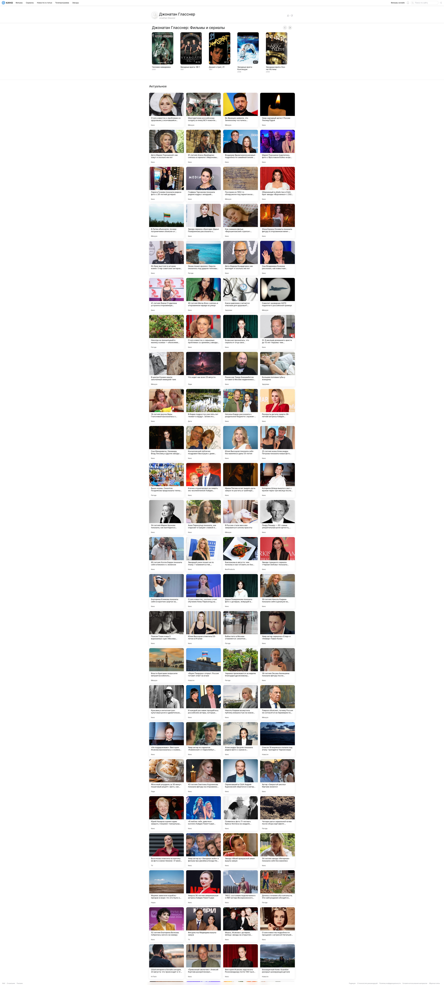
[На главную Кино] (9, 3)
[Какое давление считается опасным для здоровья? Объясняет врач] (240, 295)
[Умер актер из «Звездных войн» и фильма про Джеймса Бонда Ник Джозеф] (203, 850)
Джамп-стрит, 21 (217, 67)
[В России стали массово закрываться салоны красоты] (240, 517)
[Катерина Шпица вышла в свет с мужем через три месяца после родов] (277, 480)
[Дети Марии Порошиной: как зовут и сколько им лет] (166, 147)
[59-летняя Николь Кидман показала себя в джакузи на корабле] (277, 591)
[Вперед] (290, 28)
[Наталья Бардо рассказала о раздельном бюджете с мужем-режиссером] (240, 406)
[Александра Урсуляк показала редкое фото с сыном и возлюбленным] (240, 739)
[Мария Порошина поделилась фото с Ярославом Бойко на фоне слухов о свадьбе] (277, 147)
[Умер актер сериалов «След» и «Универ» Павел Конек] (277, 628)
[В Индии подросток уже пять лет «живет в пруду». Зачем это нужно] (203, 406)
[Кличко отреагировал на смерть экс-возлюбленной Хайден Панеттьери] (203, 480)
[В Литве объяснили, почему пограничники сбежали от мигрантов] (166, 221)
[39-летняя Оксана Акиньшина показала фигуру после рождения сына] (277, 665)
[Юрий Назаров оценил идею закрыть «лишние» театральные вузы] (166, 813)
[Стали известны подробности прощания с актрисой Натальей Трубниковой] (277, 924)
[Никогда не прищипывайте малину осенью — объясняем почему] (166, 332)
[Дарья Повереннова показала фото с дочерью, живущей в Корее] (240, 591)
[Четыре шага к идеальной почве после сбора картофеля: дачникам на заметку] (277, 813)
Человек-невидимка (161, 67)
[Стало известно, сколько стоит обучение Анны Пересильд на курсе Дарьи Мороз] (203, 591)
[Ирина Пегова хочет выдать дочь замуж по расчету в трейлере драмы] (240, 480)
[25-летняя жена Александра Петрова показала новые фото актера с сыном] (277, 443)
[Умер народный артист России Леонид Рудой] (277, 110)
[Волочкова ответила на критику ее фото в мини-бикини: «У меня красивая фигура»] (166, 850)
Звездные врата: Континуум (244, 68)
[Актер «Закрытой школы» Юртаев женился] (277, 776)
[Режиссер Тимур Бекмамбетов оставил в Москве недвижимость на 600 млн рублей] (240, 369)
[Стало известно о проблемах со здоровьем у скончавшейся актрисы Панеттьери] (166, 110)
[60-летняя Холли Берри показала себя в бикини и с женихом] (166, 554)
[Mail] (3, 3)
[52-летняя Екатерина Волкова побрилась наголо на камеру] (166, 924)
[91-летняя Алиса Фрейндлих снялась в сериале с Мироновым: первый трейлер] (203, 147)
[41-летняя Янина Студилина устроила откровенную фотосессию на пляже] (166, 295)
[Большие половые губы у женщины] (277, 369)
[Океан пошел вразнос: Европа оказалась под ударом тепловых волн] (203, 258)
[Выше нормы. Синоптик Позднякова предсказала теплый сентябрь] (166, 480)
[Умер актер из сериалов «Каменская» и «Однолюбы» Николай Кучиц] (203, 739)
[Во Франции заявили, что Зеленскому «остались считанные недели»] (240, 110)
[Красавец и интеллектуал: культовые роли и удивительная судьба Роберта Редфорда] (166, 702)
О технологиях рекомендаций (367, 983)
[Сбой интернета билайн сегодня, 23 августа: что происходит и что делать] (166, 961)
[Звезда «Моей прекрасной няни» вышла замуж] (240, 850)
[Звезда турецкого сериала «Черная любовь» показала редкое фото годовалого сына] (277, 554)
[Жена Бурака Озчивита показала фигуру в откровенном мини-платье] (277, 221)
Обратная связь (434, 983)
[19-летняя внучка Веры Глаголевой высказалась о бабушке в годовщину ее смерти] (166, 406)
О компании (11, 983)
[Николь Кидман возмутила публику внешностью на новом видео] (240, 702)
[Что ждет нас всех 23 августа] (203, 369)
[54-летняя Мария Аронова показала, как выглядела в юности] (166, 517)
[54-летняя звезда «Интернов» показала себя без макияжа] (277, 850)
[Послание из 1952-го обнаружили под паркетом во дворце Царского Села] (240, 184)
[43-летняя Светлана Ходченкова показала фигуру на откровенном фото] (203, 776)
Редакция (352, 983)
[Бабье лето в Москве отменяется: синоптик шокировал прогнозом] (240, 628)
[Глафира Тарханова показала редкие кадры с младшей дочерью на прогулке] (203, 184)
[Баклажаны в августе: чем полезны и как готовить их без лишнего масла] (240, 554)
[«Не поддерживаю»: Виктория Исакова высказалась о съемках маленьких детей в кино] (166, 739)
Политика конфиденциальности (390, 983)
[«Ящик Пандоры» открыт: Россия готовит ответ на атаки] (203, 665)
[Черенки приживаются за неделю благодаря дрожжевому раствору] (240, 665)
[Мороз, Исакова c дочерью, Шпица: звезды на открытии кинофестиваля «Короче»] (240, 924)
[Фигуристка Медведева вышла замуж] (203, 924)
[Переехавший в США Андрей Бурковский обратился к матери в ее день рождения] (240, 776)
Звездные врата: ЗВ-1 (190, 67)
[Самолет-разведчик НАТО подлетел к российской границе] (277, 295)
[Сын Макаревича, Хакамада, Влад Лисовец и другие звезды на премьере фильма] (166, 443)
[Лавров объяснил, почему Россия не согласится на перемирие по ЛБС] (277, 702)
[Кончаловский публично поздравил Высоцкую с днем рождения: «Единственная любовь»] (203, 443)
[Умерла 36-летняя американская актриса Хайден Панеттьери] (203, 887)
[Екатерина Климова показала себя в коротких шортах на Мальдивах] (166, 591)
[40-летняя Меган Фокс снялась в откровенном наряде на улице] (203, 295)
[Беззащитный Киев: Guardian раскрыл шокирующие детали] (277, 961)
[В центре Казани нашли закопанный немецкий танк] (166, 369)
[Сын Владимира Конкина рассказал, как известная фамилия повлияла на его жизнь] (277, 258)
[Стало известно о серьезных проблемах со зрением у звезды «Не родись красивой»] (203, 332)
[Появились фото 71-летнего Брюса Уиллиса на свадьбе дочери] (240, 813)
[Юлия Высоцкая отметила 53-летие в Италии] (203, 628)
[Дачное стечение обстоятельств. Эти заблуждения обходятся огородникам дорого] (277, 887)
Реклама (20, 983)
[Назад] (285, 28)
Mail (3, 983)
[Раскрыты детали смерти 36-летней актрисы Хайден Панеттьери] (277, 406)
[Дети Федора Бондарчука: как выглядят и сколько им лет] (240, 258)
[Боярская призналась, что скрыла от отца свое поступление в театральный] (240, 332)
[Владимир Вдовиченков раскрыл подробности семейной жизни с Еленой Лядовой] (240, 147)
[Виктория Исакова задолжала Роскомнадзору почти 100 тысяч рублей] (240, 961)
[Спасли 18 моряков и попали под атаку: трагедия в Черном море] (277, 739)
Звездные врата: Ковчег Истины (275, 68)
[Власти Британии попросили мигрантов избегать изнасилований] (166, 665)
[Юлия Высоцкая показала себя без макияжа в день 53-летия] (240, 443)
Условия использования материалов (414, 983)
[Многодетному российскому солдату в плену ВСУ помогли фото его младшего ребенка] (203, 110)
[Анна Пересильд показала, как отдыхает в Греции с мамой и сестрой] (203, 517)
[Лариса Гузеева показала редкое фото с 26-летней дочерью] (166, 184)
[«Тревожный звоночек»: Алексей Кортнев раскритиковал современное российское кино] (203, 961)
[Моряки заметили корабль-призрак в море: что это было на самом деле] (166, 887)
